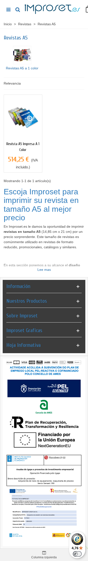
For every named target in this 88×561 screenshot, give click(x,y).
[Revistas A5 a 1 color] (22, 55)
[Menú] (8, 9)
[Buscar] (17, 9)
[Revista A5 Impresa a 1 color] (23, 116)
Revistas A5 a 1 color (22, 68)
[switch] (77, 554)
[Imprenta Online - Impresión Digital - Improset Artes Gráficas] (52, 9)
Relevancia (12, 83)
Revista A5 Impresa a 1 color (22, 147)
